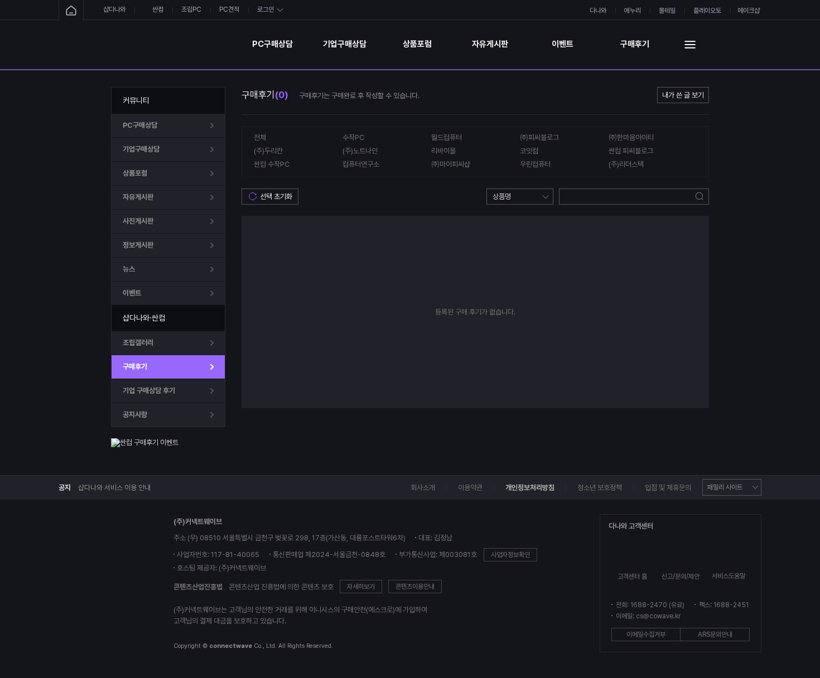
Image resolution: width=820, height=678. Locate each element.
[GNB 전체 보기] (690, 44)
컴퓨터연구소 (361, 164)
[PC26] (175, 44)
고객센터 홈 (632, 576)
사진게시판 (138, 221)
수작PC (353, 137)
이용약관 (470, 487)
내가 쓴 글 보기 (683, 95)
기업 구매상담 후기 (149, 390)
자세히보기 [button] (361, 586)
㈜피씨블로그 (539, 137)
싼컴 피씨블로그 (631, 151)
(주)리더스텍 (626, 164)
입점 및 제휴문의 (668, 487)
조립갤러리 (138, 342)
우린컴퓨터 (535, 164)
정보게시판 (138, 245)
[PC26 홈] (71, 10)
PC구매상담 (272, 44)
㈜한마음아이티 (631, 137)
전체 (260, 137)
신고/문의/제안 (681, 576)
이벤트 (562, 44)
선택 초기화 (276, 196)
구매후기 (634, 44)
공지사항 (135, 414)
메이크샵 (748, 10)
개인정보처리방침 (529, 487)
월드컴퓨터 (446, 137)
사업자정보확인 (510, 555)
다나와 (598, 10)
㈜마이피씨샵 (450, 164)
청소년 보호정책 (599, 487)
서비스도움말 (728, 576)
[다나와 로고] (98, 585)
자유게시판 (490, 44)
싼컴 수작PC (272, 164)
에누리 (632, 10)
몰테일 (667, 10)
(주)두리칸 (268, 151)
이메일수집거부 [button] (645, 634)
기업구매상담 (344, 44)
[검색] (700, 196)
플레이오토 (707, 10)
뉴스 (129, 269)
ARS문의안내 (715, 634)
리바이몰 (443, 151)
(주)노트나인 (360, 151)
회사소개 (423, 487)
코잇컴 (529, 151)
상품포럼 (417, 44)
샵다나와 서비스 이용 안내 (114, 487)
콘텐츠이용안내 (415, 586)
